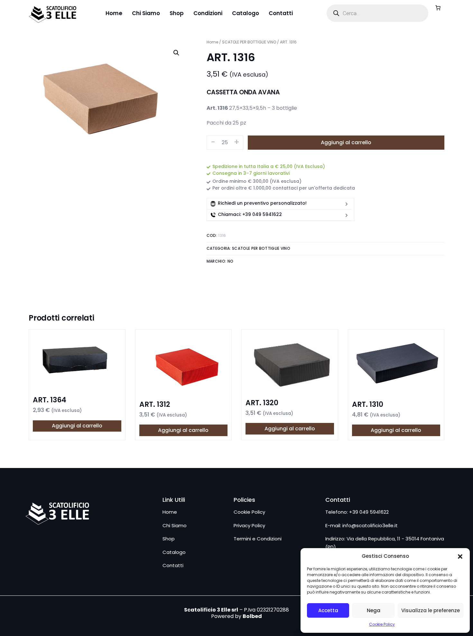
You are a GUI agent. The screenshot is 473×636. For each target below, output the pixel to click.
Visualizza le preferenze (430, 610)
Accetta (328, 610)
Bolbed (252, 616)
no (230, 261)
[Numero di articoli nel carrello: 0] (437, 7)
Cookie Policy (382, 624)
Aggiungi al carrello (346, 142)
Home (212, 42)
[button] (460, 556)
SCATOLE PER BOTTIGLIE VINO (249, 42)
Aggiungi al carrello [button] (77, 425)
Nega (373, 610)
